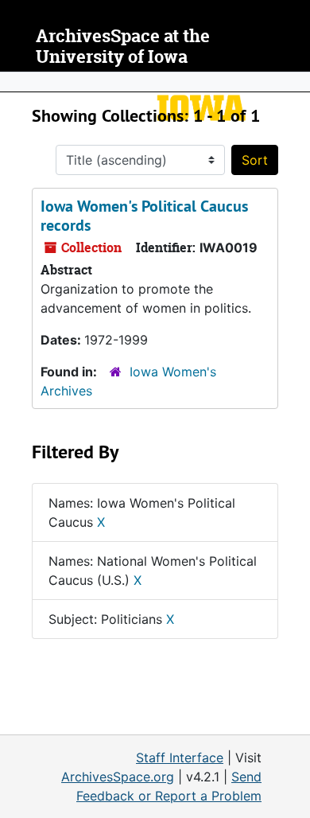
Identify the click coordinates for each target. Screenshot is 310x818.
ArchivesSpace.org (117, 777)
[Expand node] (294, 82)
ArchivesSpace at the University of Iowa (123, 46)
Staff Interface (179, 757)
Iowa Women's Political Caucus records (144, 216)
